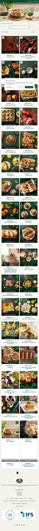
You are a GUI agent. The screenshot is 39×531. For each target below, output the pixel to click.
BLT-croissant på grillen (29, 128)
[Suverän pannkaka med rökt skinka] (10, 307)
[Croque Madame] (10, 163)
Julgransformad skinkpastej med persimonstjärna (10, 343)
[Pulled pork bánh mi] (28, 234)
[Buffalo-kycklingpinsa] (28, 93)
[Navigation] (37, 4)
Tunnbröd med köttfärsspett (10, 152)
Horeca (25, 498)
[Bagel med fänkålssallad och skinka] (10, 283)
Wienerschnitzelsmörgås (10, 105)
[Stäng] (33, 79)
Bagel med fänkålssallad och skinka (10, 295)
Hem (8, 498)
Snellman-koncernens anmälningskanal (19, 503)
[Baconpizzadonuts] (10, 45)
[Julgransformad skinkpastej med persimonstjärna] (10, 330)
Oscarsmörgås (29, 222)
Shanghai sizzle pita (10, 246)
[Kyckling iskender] (28, 283)
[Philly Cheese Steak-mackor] (10, 69)
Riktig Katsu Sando (10, 199)
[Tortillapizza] (10, 355)
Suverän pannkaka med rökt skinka (10, 319)
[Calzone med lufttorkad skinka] (10, 210)
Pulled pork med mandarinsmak (10, 416)
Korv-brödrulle (10, 465)
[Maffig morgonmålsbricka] (28, 140)
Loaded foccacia (28, 175)
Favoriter (29, 1)
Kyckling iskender (28, 295)
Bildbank (21, 498)
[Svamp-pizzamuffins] (10, 116)
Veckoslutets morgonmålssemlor (29, 319)
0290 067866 (19, 492)
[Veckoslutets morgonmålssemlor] (28, 307)
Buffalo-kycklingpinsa (28, 105)
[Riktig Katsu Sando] (10, 187)
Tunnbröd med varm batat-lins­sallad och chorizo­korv (28, 466)
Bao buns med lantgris (28, 269)
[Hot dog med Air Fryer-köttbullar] (28, 380)
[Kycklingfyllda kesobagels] (28, 69)
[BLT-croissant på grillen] (28, 116)
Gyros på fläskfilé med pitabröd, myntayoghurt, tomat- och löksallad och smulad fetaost (10, 271)
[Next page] (22, 473)
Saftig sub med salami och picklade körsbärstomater (28, 368)
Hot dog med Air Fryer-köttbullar (29, 392)
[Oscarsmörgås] (28, 210)
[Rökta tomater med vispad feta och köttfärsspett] (28, 45)
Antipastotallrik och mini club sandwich (10, 393)
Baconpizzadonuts (10, 56)
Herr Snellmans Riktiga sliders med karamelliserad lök (28, 417)
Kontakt (16, 498)
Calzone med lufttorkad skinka (10, 222)
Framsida (3, 23)
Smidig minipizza (28, 441)
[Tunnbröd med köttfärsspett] (10, 140)
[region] (19, 84)
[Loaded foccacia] (28, 163)
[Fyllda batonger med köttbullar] (28, 187)
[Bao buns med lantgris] (28, 257)
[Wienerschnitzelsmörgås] (10, 93)
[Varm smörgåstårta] (10, 429)
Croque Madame (10, 175)
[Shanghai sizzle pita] (10, 234)
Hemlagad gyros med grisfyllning (29, 342)
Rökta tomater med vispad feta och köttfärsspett (28, 57)
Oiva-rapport (30, 498)
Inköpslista (35, 1)
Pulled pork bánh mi (28, 246)
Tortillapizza (10, 367)
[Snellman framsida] (3, 4)
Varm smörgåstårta (10, 441)
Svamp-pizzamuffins (10, 128)
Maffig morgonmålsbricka (28, 152)
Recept (6, 23)
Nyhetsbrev (12, 498)
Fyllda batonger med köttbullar (28, 199)
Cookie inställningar (19, 506)
